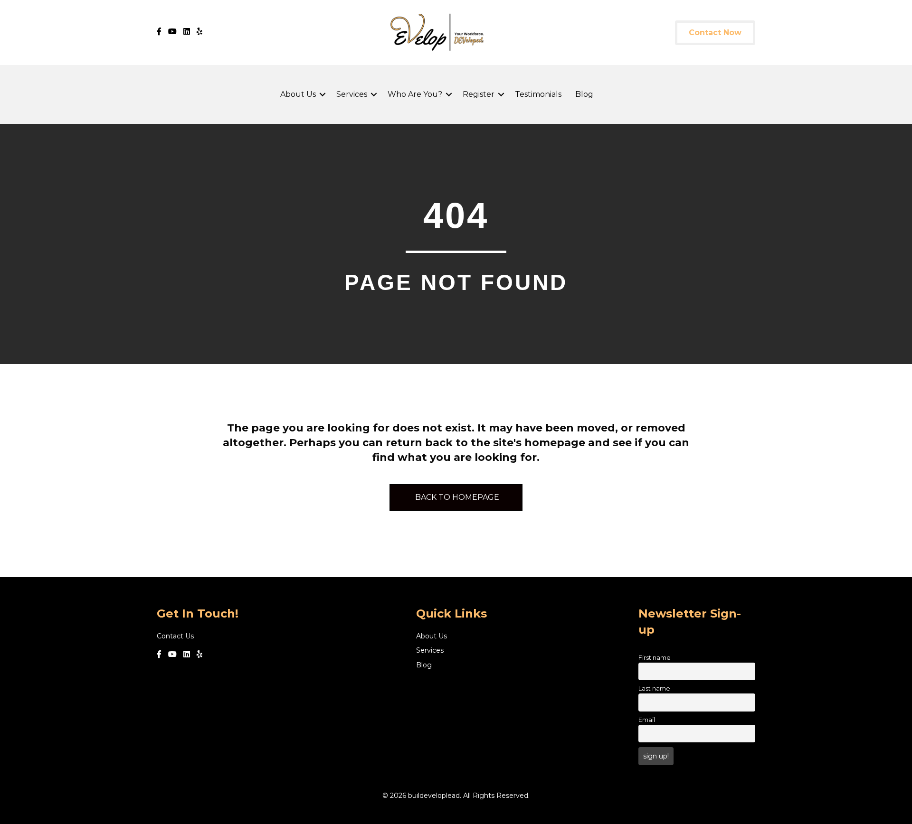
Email (646, 719)
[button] (322, 94)
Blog (584, 94)
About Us (298, 94)
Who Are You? (415, 94)
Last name (654, 688)
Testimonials (538, 94)
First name (654, 657)
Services (351, 94)
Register (478, 94)
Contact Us (175, 636)
